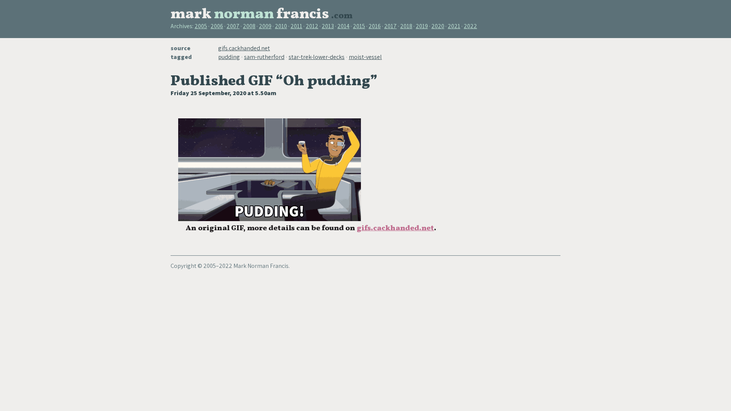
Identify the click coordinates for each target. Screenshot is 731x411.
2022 (470, 26)
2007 (233, 26)
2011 (296, 26)
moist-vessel (365, 57)
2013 (328, 26)
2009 (265, 26)
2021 (454, 26)
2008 (249, 26)
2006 (217, 26)
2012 (312, 26)
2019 (422, 26)
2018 (406, 26)
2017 (390, 26)
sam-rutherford (264, 57)
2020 (437, 26)
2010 (281, 26)
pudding (229, 57)
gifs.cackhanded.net (244, 48)
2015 (359, 26)
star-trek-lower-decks (317, 57)
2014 (343, 26)
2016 (375, 26)
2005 (201, 26)
